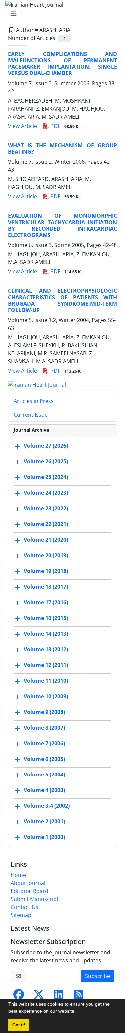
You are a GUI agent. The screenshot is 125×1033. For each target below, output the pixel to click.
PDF (63, 126)
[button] (78, 1012)
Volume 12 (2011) (46, 665)
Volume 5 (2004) (44, 774)
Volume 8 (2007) (44, 727)
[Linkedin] (59, 996)
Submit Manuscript (35, 899)
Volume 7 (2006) (44, 743)
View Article (22, 126)
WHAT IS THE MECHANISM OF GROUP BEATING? (62, 148)
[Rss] (79, 996)
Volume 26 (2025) (46, 461)
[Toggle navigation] (60, 13)
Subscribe (97, 976)
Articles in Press (34, 401)
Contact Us (24, 907)
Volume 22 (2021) (46, 524)
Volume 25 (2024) (46, 477)
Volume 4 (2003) (44, 790)
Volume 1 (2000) (44, 837)
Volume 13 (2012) (46, 649)
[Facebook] (19, 996)
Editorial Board (29, 891)
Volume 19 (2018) (46, 571)
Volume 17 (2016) (46, 602)
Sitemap (21, 915)
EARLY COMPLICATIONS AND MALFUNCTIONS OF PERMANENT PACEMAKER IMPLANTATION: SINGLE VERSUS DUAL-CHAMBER (62, 63)
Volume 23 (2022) (46, 508)
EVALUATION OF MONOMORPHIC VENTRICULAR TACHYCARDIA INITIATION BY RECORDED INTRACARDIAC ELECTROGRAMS (62, 225)
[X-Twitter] (39, 996)
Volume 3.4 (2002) (47, 805)
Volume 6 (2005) (44, 759)
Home (18, 875)
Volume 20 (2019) (46, 555)
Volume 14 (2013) (46, 633)
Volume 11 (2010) (46, 680)
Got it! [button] (18, 1025)
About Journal (28, 883)
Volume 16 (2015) (46, 618)
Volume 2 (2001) (44, 821)
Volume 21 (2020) (46, 539)
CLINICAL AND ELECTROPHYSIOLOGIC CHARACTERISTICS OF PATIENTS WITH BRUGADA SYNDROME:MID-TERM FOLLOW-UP (62, 300)
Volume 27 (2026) (46, 445)
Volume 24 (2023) (46, 492)
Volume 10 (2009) (46, 696)
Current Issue (31, 414)
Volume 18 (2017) (46, 586)
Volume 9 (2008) (44, 712)
